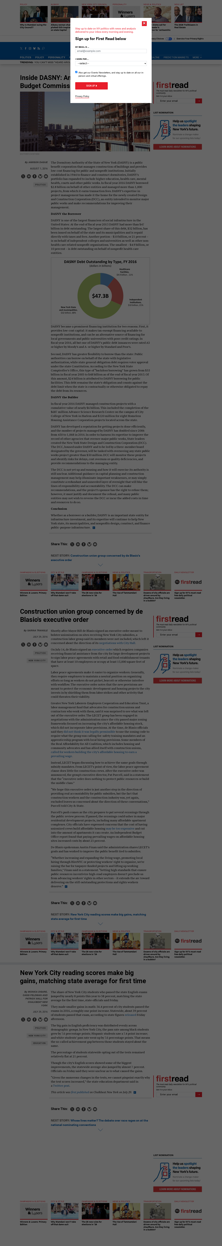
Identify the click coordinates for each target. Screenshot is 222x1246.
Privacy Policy (82, 96)
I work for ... (82, 58)
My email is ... (82, 46)
